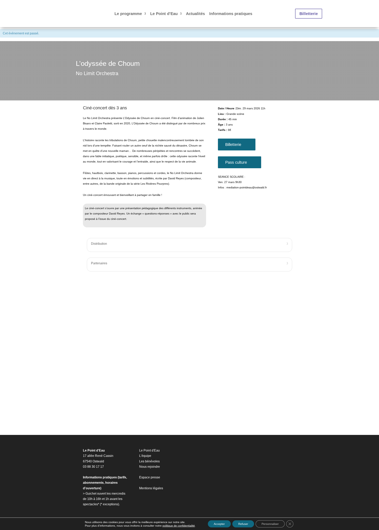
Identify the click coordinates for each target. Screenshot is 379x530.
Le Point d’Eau (164, 13)
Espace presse (149, 477)
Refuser (243, 523)
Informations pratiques (230, 13)
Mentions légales (151, 488)
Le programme (128, 13)
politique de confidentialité (178, 525)
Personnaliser (270, 523)
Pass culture (236, 162)
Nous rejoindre (149, 466)
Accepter (219, 523)
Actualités (195, 13)
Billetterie (308, 13)
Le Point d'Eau (149, 450)
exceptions (110, 504)
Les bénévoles (149, 461)
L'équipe (145, 455)
